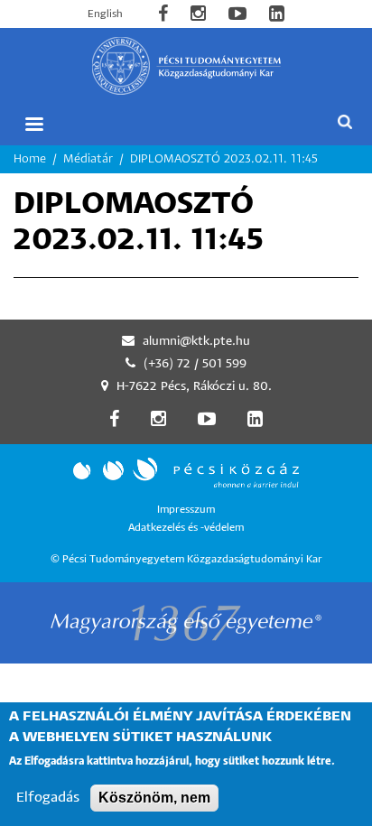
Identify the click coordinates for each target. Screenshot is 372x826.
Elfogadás (47, 797)
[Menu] (33, 124)
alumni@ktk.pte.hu (196, 342)
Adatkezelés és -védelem (186, 528)
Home (30, 159)
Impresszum (186, 510)
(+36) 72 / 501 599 (195, 364)
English (105, 14)
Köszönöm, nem (154, 797)
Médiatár (88, 159)
